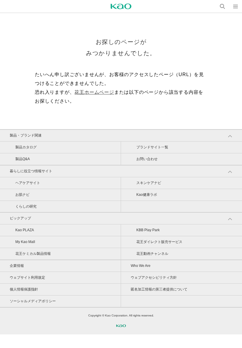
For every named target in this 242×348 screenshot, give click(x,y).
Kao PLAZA (24, 230)
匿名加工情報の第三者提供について (159, 289)
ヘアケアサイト (27, 183)
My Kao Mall (25, 242)
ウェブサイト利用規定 (27, 277)
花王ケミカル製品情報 (33, 254)
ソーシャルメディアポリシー (33, 301)
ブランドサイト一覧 (152, 147)
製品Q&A (22, 159)
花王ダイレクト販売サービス (159, 242)
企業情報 (17, 266)
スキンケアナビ (148, 183)
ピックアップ (20, 218)
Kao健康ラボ (146, 195)
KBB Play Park (148, 230)
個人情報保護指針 (24, 289)
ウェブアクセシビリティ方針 (154, 277)
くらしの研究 (26, 206)
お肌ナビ (22, 195)
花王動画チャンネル (152, 254)
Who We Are (141, 266)
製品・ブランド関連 (26, 135)
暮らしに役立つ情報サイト (31, 171)
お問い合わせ (147, 159)
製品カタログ (26, 147)
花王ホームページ (94, 92)
